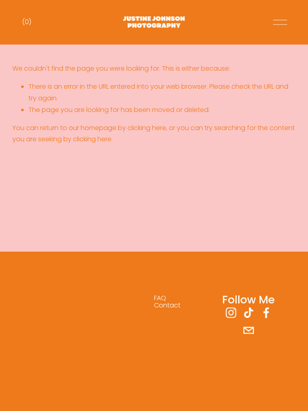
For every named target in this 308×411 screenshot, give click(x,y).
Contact (167, 305)
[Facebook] (266, 312)
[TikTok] (248, 312)
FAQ (160, 298)
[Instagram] (231, 312)
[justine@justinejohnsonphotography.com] (248, 330)
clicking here (147, 127)
